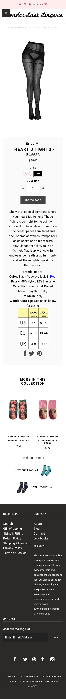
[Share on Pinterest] (39, 354)
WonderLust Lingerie (37, 677)
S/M (27, 173)
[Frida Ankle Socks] (18, 427)
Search (8, 523)
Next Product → (41, 487)
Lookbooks (41, 538)
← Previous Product (24, 470)
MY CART (41, 4)
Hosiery (21, 27)
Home (11, 27)
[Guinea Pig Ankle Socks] (47, 428)
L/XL (38, 173)
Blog (37, 528)
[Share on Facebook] (25, 354)
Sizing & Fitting (13, 533)
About (38, 523)
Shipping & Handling (16, 543)
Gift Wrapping (12, 528)
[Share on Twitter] (31, 354)
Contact (39, 533)
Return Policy (12, 538)
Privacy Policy (12, 548)
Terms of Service (15, 553)
